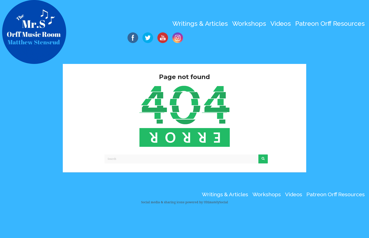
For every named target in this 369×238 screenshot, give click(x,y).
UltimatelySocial (216, 202)
